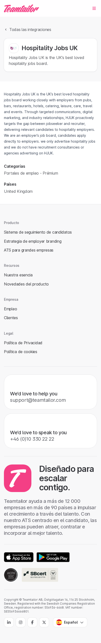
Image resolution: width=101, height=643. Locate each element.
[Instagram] (20, 622)
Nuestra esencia (18, 274)
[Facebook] (32, 622)
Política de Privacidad (23, 342)
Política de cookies (20, 351)
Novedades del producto (26, 284)
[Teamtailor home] (21, 8)
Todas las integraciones (30, 29)
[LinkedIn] (9, 622)
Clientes (11, 317)
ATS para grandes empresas (28, 250)
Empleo (10, 308)
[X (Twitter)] (44, 622)
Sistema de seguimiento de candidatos (38, 232)
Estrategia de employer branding (33, 241)
